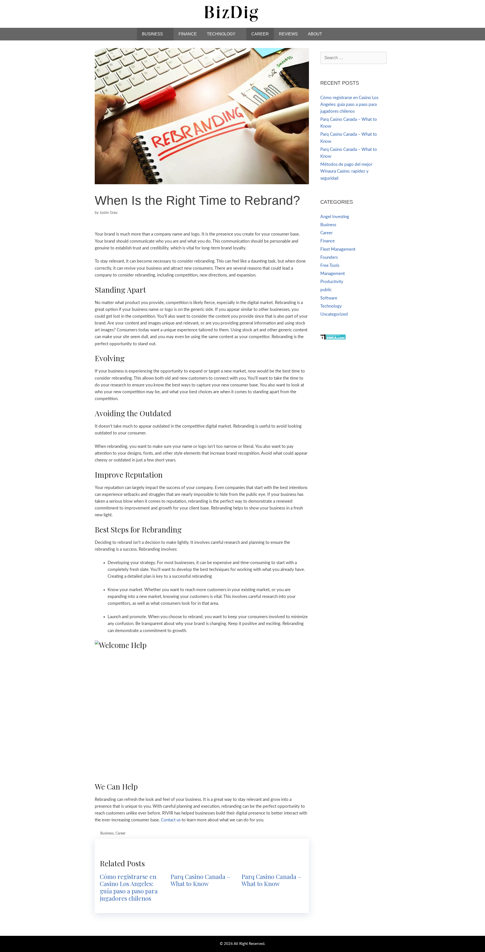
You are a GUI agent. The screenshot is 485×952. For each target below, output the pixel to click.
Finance (188, 34)
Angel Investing (334, 217)
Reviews (288, 34)
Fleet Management (337, 249)
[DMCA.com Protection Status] (333, 338)
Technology (221, 34)
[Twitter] (385, 11)
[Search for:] (353, 58)
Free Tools (329, 265)
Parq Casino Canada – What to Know (200, 880)
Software (328, 298)
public (326, 290)
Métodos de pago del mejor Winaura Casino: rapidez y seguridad (346, 171)
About (315, 34)
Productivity (331, 282)
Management (332, 273)
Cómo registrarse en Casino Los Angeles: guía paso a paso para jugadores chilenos (129, 887)
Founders (329, 257)
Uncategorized (334, 314)
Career (260, 34)
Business (152, 34)
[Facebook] (374, 11)
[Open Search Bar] (340, 34)
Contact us (171, 820)
